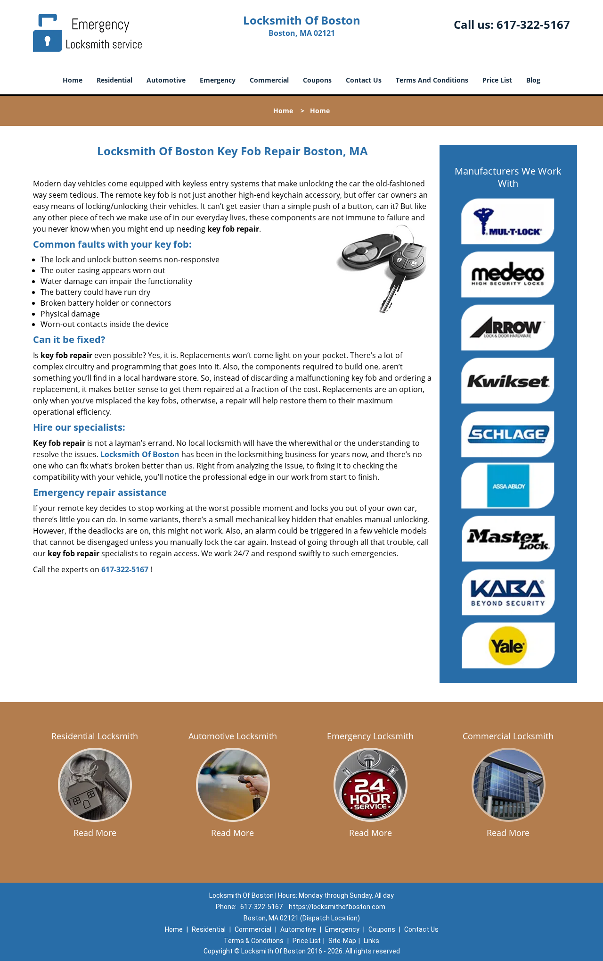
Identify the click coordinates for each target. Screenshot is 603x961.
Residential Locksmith (94, 736)
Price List (497, 79)
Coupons (317, 79)
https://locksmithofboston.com (337, 907)
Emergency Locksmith (370, 736)
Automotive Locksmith (232, 736)
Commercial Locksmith (508, 736)
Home (72, 79)
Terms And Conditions (432, 79)
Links (371, 940)
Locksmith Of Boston (139, 454)
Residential (114, 79)
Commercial (269, 79)
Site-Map (342, 940)
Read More (94, 832)
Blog (533, 79)
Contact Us (364, 79)
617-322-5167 (533, 24)
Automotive (166, 79)
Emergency (218, 79)
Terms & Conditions (254, 940)
